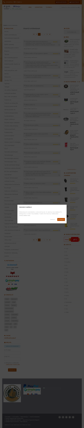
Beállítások (52, 219)
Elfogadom (61, 219)
